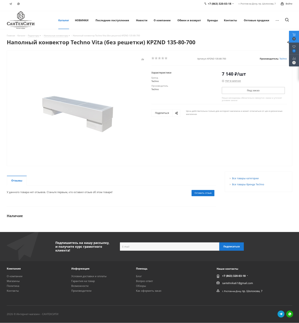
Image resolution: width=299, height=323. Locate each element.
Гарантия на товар (83, 281)
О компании (14, 276)
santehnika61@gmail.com (237, 283)
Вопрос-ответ (144, 281)
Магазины (13, 281)
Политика (13, 286)
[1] (153, 58)
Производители (81, 290)
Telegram (11, 4)
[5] (166, 58)
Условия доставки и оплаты (89, 276)
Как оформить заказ (148, 290)
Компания (14, 268)
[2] (156, 58)
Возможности (80, 286)
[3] (159, 58)
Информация (80, 268)
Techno (283, 58)
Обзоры (141, 286)
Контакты (13, 290)
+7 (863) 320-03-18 (234, 275)
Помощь (141, 268)
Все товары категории (245, 178)
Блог (139, 276)
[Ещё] (277, 20)
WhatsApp (18, 4)
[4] (163, 58)
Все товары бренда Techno (248, 184)
